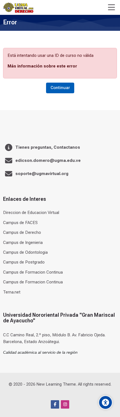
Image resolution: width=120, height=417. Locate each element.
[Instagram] (65, 404)
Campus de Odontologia (25, 252)
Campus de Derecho (22, 232)
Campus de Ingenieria (23, 242)
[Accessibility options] (105, 402)
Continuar (60, 87)
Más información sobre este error (42, 66)
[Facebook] (55, 404)
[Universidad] (18, 7)
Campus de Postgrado (24, 262)
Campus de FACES (20, 222)
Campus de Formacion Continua (33, 272)
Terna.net (11, 292)
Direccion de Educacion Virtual (31, 212)
